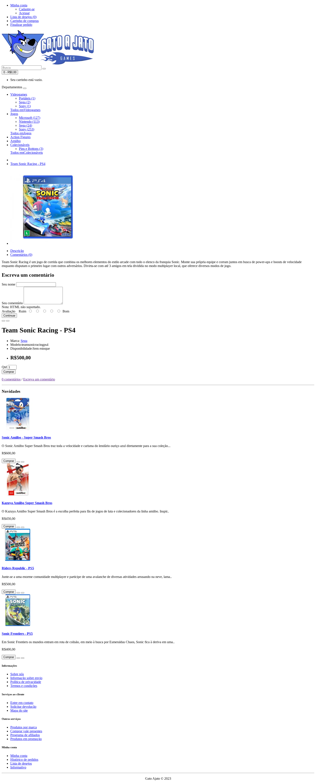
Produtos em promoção (26, 739)
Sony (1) (25, 106)
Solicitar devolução (23, 706)
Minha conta (18, 756)
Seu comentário (12, 303)
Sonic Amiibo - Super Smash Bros (26, 437)
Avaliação (8, 311)
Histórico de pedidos (24, 759)
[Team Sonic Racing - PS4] (48, 243)
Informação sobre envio (26, 678)
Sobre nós (17, 674)
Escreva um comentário (39, 379)
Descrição (17, 251)
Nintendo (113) (29, 121)
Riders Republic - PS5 (18, 568)
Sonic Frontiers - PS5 (17, 633)
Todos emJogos (20, 133)
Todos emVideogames (25, 110)
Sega (24, 341)
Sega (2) (24, 102)
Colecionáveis (19, 145)
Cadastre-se (27, 9)
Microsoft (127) (29, 118)
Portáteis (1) (27, 98)
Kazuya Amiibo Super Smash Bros (27, 503)
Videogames (18, 94)
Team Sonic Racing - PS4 (27, 164)
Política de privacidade (25, 682)
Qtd (4, 367)
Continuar (9, 315)
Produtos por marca (23, 727)
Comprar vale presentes (26, 731)
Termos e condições (23, 686)
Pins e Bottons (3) (31, 149)
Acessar (24, 13)
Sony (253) (26, 129)
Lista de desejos (21, 763)
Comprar (8, 371)
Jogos (14, 114)
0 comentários (11, 379)
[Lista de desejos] (3, 320)
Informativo (18, 767)
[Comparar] (7, 320)
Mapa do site (19, 710)
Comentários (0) (21, 254)
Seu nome (8, 284)
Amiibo (15, 141)
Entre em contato (21, 703)
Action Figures (20, 137)
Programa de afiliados (25, 735)
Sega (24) (25, 125)
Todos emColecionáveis (26, 152)
